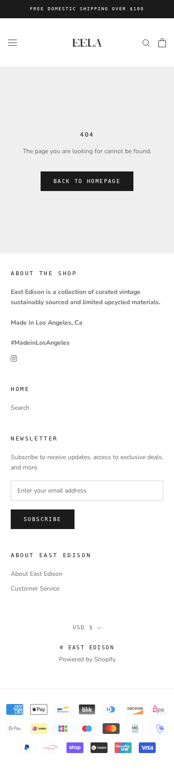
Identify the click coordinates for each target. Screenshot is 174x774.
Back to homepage (87, 181)
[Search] (146, 42)
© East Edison (87, 647)
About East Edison (36, 574)
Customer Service (35, 588)
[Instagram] (14, 358)
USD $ (83, 627)
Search (20, 407)
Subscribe (43, 519)
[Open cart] (162, 42)
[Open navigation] (12, 42)
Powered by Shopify (87, 659)
